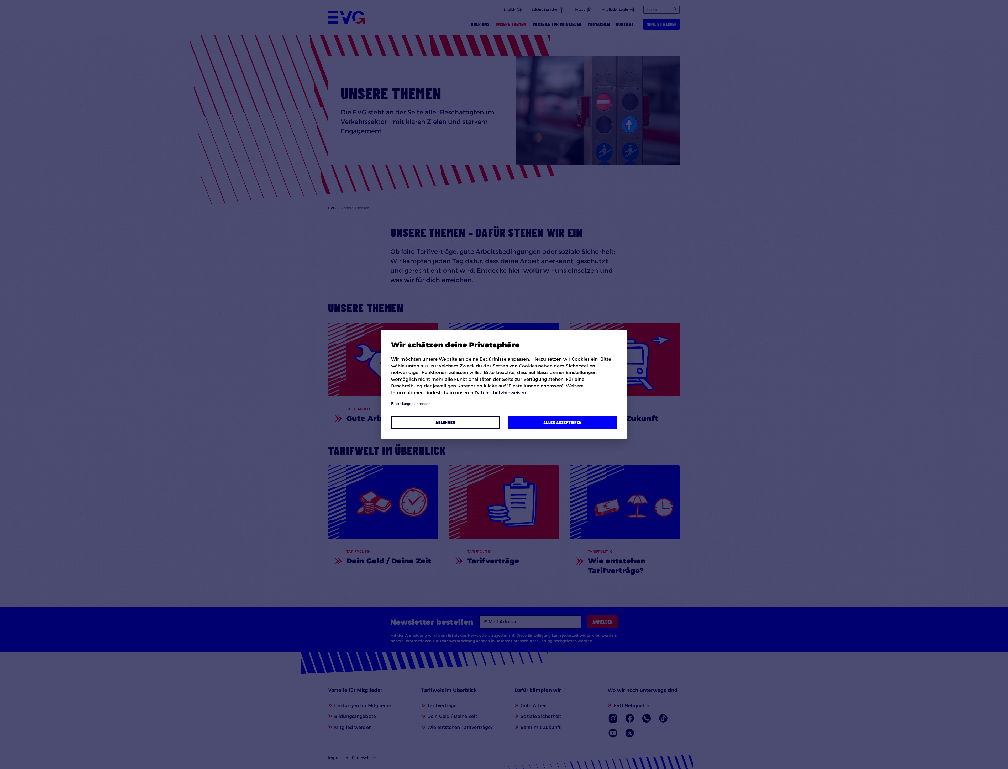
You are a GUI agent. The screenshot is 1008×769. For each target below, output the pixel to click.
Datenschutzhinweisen (500, 392)
